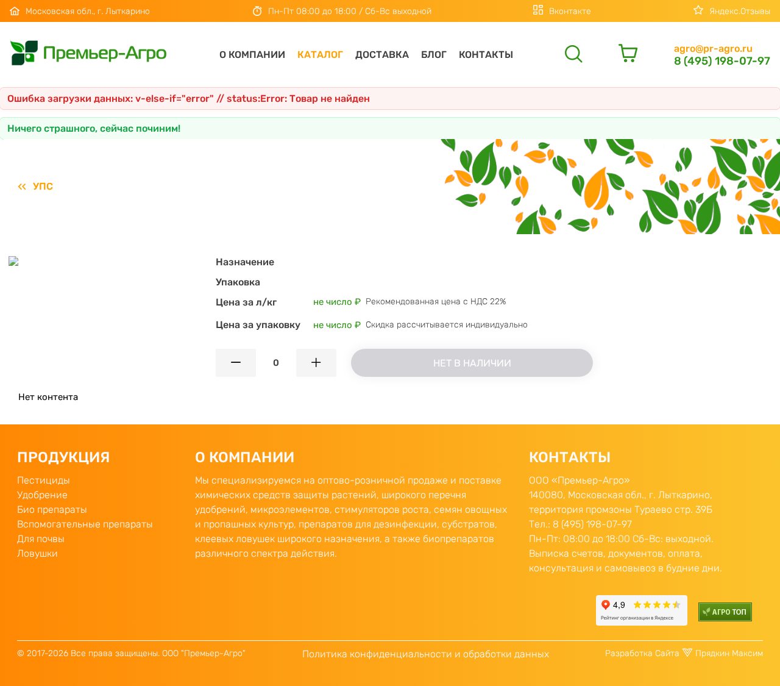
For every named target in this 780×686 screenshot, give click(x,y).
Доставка (382, 54)
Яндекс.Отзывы (739, 11)
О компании (252, 54)
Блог (434, 54)
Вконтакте (570, 11)
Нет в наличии (472, 363)
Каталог (320, 54)
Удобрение (42, 495)
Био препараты (52, 509)
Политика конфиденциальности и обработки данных (425, 654)
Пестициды (43, 480)
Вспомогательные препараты (85, 524)
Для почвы (41, 539)
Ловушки (37, 553)
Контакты (486, 54)
